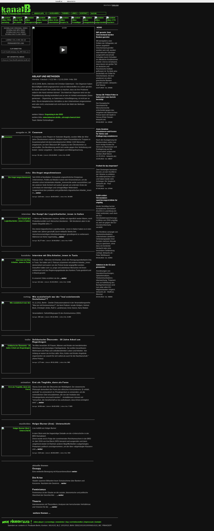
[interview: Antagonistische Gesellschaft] (89, 24)
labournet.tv (71, 1)
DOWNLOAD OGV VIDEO (15, 32)
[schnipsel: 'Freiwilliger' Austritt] (77, 24)
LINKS (74, 13)
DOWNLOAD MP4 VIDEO (15, 30)
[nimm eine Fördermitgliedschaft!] (16, 523)
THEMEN (65, 13)
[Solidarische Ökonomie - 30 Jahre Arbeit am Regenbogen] (16, 345)
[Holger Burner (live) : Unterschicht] (16, 428)
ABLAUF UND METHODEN (46, 76)
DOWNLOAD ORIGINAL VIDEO (16, 28)
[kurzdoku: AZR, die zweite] (19, 24)
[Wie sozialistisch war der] (16, 303)
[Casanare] (15, 137)
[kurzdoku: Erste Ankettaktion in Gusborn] (54, 24)
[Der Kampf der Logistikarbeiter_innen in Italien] (16, 218)
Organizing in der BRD (54, 114)
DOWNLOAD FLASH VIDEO (15, 34)
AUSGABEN (54, 13)
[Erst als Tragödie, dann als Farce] (16, 387)
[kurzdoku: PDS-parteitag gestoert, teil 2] (7, 24)
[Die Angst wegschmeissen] (16, 177)
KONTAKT (84, 13)
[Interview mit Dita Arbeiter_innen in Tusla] (16, 260)
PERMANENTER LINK (16, 43)
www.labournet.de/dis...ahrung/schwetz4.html (61, 117)
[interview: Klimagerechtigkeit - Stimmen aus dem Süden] (30, 24)
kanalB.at (59, 1)
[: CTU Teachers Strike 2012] (112, 24)
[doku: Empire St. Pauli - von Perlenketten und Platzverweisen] (65, 24)
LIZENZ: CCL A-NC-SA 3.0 (16, 40)
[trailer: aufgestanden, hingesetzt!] (100, 24)
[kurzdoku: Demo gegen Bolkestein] (42, 24)
